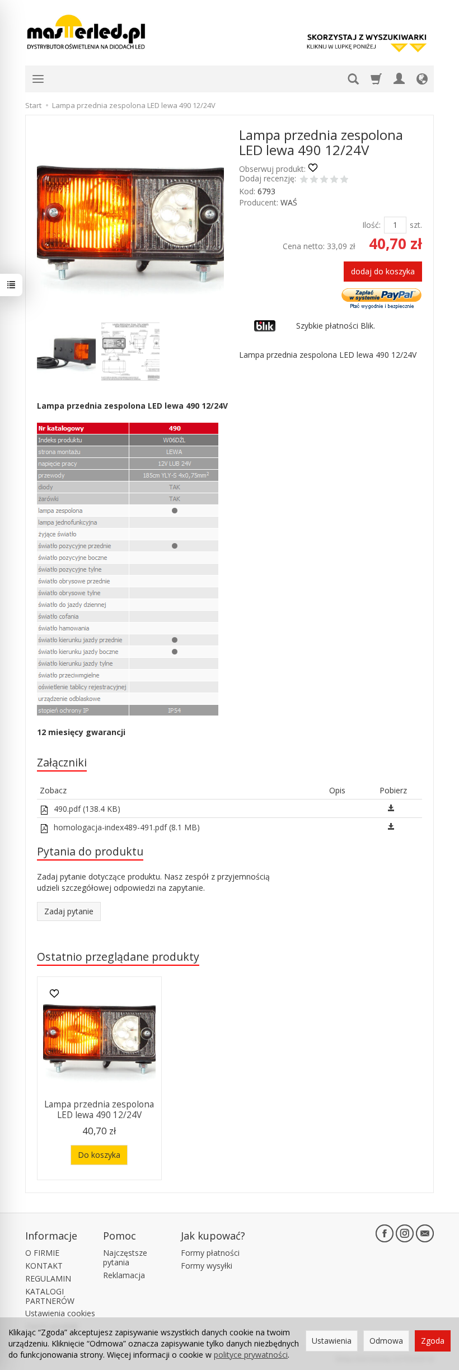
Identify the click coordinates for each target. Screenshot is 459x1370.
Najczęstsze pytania (125, 1257)
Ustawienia (332, 1340)
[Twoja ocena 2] (314, 180)
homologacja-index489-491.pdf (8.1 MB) (125, 827)
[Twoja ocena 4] (334, 180)
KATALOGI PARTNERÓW (49, 1296)
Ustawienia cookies (60, 1313)
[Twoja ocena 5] (344, 180)
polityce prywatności (251, 1354)
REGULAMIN (48, 1278)
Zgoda (432, 1340)
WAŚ (288, 202)
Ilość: (371, 224)
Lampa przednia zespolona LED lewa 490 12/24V (99, 1109)
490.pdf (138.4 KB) (85, 808)
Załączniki (62, 762)
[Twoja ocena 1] (304, 180)
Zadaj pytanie (68, 911)
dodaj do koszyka (383, 271)
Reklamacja (124, 1275)
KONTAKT (44, 1265)
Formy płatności (210, 1252)
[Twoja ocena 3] (324, 180)
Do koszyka (99, 1154)
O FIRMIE (42, 1252)
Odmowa (386, 1340)
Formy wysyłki (206, 1265)
